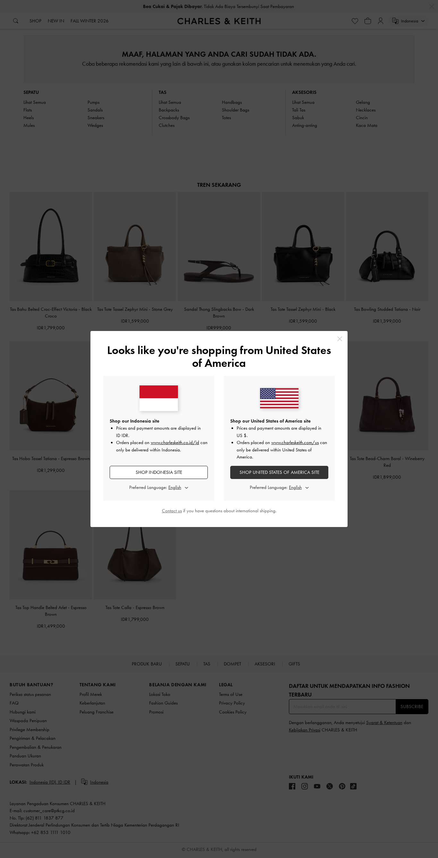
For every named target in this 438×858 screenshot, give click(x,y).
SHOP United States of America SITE (279, 472)
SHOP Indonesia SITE (159, 472)
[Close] (339, 338)
